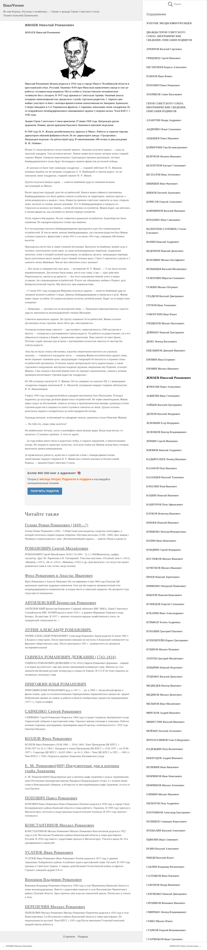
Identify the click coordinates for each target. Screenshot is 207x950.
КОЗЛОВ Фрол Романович (48, 738)
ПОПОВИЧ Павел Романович (163, 85)
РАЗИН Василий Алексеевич (162, 848)
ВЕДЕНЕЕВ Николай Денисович (164, 250)
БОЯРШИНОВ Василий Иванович (165, 210)
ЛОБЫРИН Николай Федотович (164, 667)
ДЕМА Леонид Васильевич (161, 341)
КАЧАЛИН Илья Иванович (161, 486)
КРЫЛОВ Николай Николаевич (164, 595)
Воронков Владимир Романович (53, 879)
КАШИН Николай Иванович (162, 495)
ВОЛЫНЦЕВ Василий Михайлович (166, 269)
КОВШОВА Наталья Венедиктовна (166, 531)
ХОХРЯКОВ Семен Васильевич (164, 94)
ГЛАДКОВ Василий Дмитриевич (165, 296)
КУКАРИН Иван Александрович (164, 613)
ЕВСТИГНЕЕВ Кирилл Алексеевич (166, 67)
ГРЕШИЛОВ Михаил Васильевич (165, 323)
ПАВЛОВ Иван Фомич (159, 76)
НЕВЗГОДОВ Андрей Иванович (164, 758)
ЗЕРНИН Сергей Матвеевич (162, 441)
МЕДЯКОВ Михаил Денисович (164, 694)
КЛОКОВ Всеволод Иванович (163, 513)
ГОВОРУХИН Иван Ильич (161, 314)
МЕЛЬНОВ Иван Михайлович (163, 703)
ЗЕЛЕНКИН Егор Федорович (162, 423)
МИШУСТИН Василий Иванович (165, 721)
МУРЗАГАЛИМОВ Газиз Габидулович (168, 740)
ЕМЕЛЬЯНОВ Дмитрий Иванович (165, 350)
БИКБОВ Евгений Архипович (163, 192)
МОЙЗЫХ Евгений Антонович (163, 730)
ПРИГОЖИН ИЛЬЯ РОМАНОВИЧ (55, 684)
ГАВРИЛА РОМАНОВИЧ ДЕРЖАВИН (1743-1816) (70, 656)
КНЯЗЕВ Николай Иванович (162, 522)
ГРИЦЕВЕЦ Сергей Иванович (163, 58)
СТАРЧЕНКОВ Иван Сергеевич (164, 939)
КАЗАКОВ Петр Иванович (161, 468)
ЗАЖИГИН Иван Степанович (163, 395)
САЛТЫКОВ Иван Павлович (162, 875)
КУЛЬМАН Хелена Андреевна (163, 622)
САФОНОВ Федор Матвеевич (163, 884)
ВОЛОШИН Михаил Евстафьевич (165, 260)
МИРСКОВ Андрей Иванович (163, 712)
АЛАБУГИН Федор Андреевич (163, 120)
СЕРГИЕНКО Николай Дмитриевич (166, 893)
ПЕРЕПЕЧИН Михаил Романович (55, 906)
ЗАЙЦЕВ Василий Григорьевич (164, 404)
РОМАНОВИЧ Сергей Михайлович (56, 548)
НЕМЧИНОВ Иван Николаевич (164, 776)
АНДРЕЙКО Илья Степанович (163, 129)
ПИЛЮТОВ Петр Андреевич (162, 803)
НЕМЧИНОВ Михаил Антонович (165, 785)
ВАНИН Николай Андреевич (162, 241)
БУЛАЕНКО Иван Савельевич (163, 219)
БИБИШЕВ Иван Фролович (162, 183)
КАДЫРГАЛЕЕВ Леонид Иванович (166, 459)
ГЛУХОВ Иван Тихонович (161, 305)
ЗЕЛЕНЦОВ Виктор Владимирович (166, 432)
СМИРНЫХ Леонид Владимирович (166, 912)
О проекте (69, 936)
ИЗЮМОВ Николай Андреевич (163, 450)
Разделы (83, 936)
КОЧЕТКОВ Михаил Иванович (164, 567)
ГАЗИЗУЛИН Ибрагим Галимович (165, 278)
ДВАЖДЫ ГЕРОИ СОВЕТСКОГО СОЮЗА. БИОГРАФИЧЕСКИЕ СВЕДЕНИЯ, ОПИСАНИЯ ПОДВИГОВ (169, 36)
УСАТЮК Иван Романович (49, 852)
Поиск (174, 4)
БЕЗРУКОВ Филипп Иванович (163, 156)
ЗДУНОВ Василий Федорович (163, 413)
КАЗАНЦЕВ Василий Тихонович (165, 477)
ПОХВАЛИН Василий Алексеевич (165, 830)
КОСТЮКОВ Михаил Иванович (164, 558)
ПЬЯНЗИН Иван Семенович (162, 839)
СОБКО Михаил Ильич (159, 921)
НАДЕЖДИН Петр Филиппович (164, 749)
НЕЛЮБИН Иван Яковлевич (162, 767)
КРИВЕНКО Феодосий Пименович (166, 586)
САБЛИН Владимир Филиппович (165, 866)
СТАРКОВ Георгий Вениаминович (166, 930)
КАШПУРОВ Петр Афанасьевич (164, 504)
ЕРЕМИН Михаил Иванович (162, 368)
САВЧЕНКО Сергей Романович (53, 711)
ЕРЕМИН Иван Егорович (160, 359)
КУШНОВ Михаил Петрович (162, 649)
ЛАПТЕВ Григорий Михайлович (164, 658)
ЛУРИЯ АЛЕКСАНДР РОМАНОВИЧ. (58, 629)
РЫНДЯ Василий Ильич (160, 857)
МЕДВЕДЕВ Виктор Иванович (163, 685)
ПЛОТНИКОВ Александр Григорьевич (168, 812)
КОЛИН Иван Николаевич (161, 540)
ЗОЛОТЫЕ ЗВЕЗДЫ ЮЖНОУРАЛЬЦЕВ (169, 23)
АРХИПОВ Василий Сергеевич (164, 49)
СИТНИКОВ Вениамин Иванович (165, 903)
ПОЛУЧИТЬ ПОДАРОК (45, 491)
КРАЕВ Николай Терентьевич (163, 577)
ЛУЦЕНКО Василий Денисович (164, 676)
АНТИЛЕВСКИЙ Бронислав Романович (60, 602)
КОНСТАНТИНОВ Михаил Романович (59, 825)
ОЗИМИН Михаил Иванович (162, 794)
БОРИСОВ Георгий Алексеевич (164, 201)
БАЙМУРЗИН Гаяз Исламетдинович (166, 147)
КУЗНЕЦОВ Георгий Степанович (165, 604)
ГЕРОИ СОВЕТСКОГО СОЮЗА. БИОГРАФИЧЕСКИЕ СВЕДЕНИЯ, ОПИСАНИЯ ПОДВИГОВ (166, 107)
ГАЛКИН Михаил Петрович (162, 287)
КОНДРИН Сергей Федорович (163, 549)
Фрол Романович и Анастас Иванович (59, 575)
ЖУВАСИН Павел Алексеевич (163, 386)
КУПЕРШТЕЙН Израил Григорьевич (167, 640)
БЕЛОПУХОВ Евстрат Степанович (166, 165)
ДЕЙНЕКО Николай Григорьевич (165, 332)
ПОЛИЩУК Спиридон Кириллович (166, 821)
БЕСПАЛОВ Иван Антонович (163, 174)
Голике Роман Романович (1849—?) (56, 524)
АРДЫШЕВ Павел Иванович (162, 138)
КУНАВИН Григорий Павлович (164, 631)
